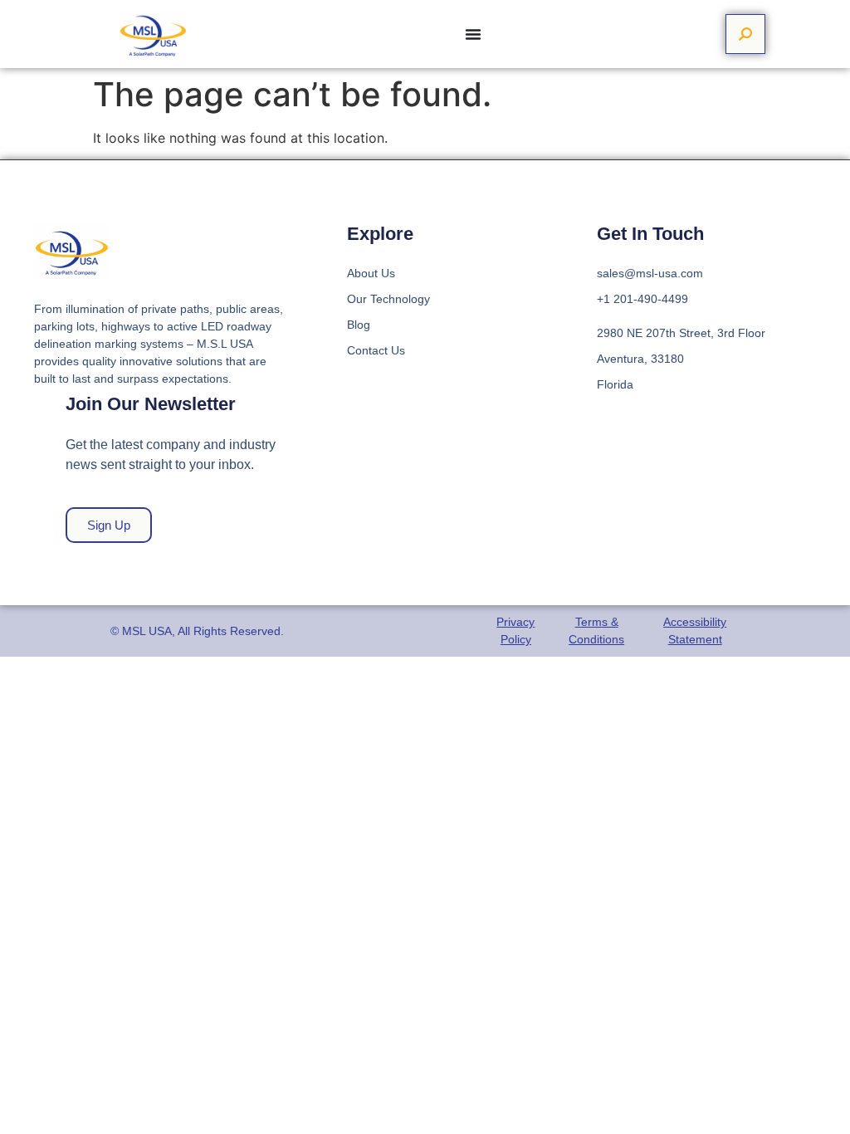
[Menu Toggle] (473, 34)
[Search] (745, 34)
